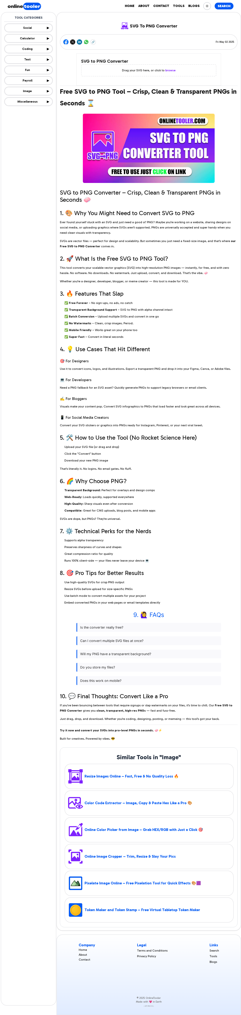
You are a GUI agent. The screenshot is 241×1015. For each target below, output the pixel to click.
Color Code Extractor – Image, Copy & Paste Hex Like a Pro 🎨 (138, 803)
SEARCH (224, 6)
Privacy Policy (146, 956)
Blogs (213, 962)
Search (214, 950)
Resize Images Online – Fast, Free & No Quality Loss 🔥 (132, 776)
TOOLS (179, 6)
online (24, 6)
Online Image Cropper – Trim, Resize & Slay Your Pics (130, 856)
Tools (213, 956)
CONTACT (161, 6)
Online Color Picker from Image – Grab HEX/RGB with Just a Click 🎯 (144, 829)
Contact (84, 959)
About (83, 954)
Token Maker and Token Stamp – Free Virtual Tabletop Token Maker (142, 910)
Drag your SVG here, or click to (148, 70)
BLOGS (194, 6)
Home (83, 950)
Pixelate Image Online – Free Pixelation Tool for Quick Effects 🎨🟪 (143, 883)
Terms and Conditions (152, 950)
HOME (129, 6)
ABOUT (143, 6)
